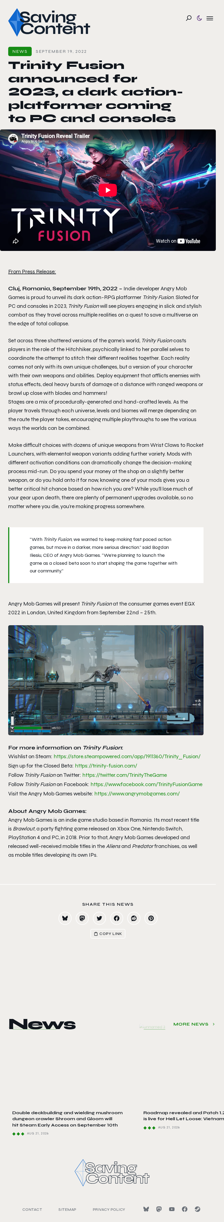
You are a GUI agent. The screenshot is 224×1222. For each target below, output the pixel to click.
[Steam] (197, 1209)
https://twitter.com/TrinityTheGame (124, 775)
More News (191, 1024)
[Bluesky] (146, 1209)
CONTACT (32, 1209)
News (20, 51)
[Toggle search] (189, 18)
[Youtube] (171, 1209)
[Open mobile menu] (210, 18)
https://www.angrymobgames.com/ (137, 793)
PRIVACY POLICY (109, 1209)
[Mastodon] (159, 1209)
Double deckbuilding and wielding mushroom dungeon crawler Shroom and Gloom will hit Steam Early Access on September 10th (67, 1119)
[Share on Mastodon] (82, 918)
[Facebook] (184, 1209)
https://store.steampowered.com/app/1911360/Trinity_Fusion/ (127, 756)
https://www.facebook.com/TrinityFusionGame (146, 784)
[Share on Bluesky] (65, 918)
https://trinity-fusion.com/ (106, 765)
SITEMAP (67, 1209)
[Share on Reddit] (133, 918)
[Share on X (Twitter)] (99, 918)
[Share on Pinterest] (151, 918)
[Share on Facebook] (116, 918)
